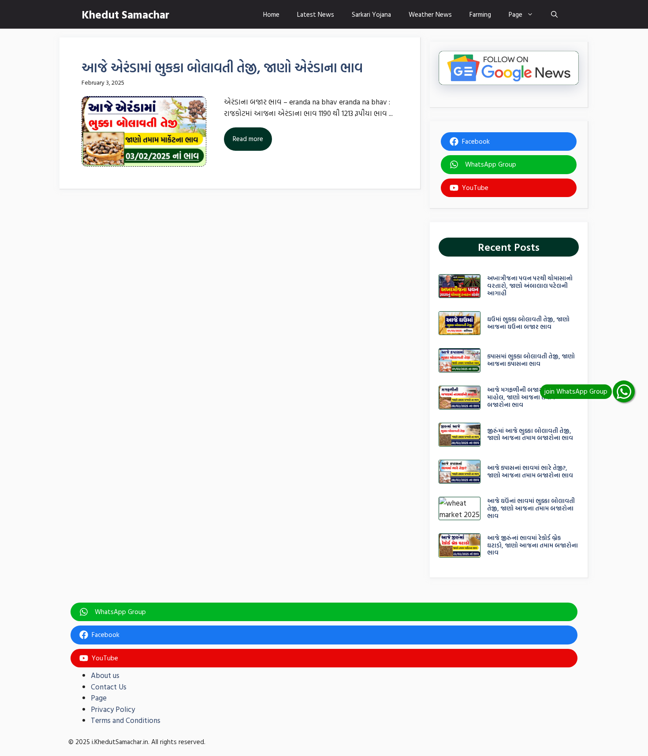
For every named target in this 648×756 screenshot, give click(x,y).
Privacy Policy (113, 709)
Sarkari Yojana (371, 14)
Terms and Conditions (125, 720)
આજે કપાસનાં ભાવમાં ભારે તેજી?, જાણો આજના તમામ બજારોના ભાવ (530, 471)
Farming (480, 14)
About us (105, 675)
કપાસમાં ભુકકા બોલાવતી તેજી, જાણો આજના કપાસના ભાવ (531, 359)
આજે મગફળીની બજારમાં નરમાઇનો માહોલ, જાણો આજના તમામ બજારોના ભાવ (530, 397)
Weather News (430, 14)
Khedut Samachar (125, 14)
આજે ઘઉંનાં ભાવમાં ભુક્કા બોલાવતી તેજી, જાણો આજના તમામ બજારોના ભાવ (531, 508)
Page (515, 14)
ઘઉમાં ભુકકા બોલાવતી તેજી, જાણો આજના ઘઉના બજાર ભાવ (528, 322)
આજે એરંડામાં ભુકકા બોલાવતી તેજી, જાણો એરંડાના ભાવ (222, 67)
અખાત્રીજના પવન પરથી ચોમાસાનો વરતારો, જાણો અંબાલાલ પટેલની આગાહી (530, 285)
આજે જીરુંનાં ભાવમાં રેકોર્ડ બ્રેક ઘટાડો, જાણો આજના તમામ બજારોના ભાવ (532, 545)
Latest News (315, 14)
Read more (248, 139)
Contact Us (109, 686)
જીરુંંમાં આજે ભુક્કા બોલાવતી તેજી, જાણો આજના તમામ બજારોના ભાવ (530, 434)
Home (271, 14)
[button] (554, 14)
